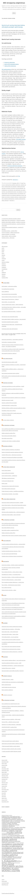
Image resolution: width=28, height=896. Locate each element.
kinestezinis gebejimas (16, 819)
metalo (18, 822)
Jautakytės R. (5, 819)
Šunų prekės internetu (6, 587)
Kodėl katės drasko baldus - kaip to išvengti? (11, 514)
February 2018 (5, 775)
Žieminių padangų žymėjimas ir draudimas (11, 449)
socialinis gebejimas (8, 856)
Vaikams (3, 276)
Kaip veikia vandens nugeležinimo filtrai (10, 530)
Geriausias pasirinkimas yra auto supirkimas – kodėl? (13, 386)
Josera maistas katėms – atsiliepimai (9, 475)
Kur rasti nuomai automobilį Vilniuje (9, 553)
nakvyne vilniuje (16, 834)
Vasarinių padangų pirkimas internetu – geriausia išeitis (13, 544)
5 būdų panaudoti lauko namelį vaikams (10, 741)
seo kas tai (13, 188)
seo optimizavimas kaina (11, 191)
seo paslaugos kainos (12, 193)
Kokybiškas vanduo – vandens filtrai (9, 230)
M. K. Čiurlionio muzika (18, 821)
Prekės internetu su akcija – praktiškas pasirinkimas (13, 491)
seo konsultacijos (19, 188)
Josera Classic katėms (6, 470)
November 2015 (5, 789)
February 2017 (5, 782)
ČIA (19, 176)
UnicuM (4, 595)
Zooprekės (5, 623)
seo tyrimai (7, 197)
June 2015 (4, 793)
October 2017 (4, 779)
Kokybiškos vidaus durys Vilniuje (9, 410)
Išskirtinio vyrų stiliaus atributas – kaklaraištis (11, 724)
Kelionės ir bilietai (5, 262)
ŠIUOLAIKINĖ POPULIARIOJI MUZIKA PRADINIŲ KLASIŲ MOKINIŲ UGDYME (12, 867)
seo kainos (8, 188)
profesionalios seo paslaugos (10, 186)
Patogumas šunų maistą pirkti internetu (10, 486)
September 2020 (5, 770)
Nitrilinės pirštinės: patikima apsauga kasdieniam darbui (13, 408)
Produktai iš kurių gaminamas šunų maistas (11, 649)
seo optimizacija (17, 190)
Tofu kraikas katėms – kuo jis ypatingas (10, 637)
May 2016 (4, 787)
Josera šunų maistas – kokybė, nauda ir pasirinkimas (13, 565)
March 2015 (4, 798)
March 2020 (4, 772)
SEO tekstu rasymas (21, 139)
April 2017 (4, 781)
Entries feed (4, 881)
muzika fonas (4, 832)
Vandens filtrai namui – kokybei (8, 668)
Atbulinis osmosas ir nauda (7, 400)
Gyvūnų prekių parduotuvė (9, 466)
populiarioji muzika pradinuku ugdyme (13, 838)
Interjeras (4, 258)
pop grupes (13, 835)
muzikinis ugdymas (7, 834)
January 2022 (4, 765)
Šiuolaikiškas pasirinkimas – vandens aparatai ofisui (13, 665)
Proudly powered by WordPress (8, 893)
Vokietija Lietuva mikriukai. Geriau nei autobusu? (12, 556)
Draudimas (5, 656)
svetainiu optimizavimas (20, 198)
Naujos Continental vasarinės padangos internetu (12, 452)
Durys (3, 253)
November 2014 (5, 801)
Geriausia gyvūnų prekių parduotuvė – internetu (12, 651)
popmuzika (20, 835)
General (3, 255)
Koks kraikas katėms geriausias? (8, 488)
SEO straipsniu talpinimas (8, 425)
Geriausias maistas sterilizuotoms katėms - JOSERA (12, 502)
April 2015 (4, 796)
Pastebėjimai (4, 269)
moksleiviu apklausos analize (10, 825)
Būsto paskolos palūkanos (7, 689)
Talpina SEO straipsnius (10, 66)
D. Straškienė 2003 (15, 818)
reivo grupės (14, 841)
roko (13, 842)
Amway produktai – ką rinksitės (8, 234)
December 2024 (5, 761)
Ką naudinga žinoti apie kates (8, 289)
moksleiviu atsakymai (8, 826)
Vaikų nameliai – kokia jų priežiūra (9, 236)
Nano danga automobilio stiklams (9, 435)
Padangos (4, 265)
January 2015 (4, 800)
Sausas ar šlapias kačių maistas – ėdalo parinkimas (12, 304)
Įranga (3, 260)
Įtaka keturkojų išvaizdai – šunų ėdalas (10, 494)
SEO (18, 183)
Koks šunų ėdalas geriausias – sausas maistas (11, 579)
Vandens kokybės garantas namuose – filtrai (11, 551)
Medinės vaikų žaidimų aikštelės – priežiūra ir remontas (13, 222)
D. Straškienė (6, 818)
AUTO (3, 248)
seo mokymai (10, 190)
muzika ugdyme (14, 832)
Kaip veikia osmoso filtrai (7, 438)
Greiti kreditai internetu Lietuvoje (9, 687)
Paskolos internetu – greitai (7, 679)
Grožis (3, 256)
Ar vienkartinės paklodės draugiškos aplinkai (11, 218)
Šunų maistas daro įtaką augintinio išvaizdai (11, 646)
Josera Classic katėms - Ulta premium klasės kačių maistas (14, 505)
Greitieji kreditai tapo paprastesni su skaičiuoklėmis (12, 682)
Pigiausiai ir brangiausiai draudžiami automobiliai (12, 457)
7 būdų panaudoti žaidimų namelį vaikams (11, 746)
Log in (3, 879)
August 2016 (4, 786)
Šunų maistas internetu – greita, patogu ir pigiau (12, 572)
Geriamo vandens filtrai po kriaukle (9, 402)
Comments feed (5, 883)
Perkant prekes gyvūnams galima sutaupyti (11, 639)
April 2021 (4, 767)
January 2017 (4, 784)
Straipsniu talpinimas (9, 62)
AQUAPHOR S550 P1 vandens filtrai (9, 405)
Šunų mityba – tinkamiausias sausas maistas (11, 585)
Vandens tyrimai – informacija (8, 237)
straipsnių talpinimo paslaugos (14, 165)
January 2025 (4, 760)
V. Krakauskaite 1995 (8, 859)
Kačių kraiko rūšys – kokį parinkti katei (10, 631)
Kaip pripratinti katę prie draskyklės (9, 294)
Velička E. (19, 861)
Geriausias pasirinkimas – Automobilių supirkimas (12, 339)
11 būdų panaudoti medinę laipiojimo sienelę (11, 751)
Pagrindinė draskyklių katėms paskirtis (10, 322)
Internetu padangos (7, 695)
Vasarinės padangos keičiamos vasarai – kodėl (11, 663)
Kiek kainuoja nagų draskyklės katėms (10, 316)
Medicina (4, 263)
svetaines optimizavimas (9, 198)
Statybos (4, 274)
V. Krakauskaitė (9, 860)
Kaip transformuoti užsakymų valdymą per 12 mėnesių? (13, 397)
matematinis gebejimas (9, 822)
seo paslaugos (20, 191)
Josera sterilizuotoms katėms (8, 473)
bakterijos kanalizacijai (11, 816)
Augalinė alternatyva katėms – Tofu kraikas (11, 629)
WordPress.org (5, 884)
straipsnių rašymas (14, 197)
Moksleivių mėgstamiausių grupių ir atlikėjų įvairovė (12, 830)
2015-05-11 (15, 179)
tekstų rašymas (5, 200)
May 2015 (4, 794)
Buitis (3, 251)
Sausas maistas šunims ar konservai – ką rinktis (12, 296)
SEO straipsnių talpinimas (14, 3)
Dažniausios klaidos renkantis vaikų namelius (11, 748)
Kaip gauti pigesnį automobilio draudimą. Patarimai (13, 670)
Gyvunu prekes (6, 282)
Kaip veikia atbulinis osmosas (8, 527)
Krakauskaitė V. (6, 821)
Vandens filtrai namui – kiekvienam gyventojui (11, 454)
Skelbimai (4, 272)
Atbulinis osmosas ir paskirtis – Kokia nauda (11, 719)
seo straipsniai (20, 193)
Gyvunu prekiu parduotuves (9, 499)
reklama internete (21, 186)
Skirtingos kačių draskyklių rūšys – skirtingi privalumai (13, 512)
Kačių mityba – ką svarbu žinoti (8, 302)
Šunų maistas (6, 561)
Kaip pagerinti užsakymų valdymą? (9, 353)
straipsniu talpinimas (18, 856)
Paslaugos (14, 183)
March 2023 (4, 763)
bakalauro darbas (9, 815)
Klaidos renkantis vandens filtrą (8, 433)
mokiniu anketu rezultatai (9, 823)
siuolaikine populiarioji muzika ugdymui (12, 853)
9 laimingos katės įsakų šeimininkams (10, 328)
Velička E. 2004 (6, 862)
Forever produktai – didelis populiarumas (10, 232)
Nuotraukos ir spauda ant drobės (9, 342)
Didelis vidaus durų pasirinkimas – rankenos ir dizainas (13, 220)
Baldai (3, 250)
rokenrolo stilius (7, 842)
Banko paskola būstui (6, 684)
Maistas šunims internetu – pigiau (9, 590)
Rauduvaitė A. (6, 841)
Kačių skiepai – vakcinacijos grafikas (9, 286)
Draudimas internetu (7, 446)
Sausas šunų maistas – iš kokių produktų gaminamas (13, 577)
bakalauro (4, 815)
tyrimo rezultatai (7, 858)
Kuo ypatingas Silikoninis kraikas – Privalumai (11, 311)
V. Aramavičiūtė (16, 858)
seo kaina (4, 188)
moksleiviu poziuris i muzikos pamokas (13, 827)
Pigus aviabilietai (7, 540)
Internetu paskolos (7, 675)
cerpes (21, 816)
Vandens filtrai (5, 277)
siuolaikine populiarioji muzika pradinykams (12, 845)
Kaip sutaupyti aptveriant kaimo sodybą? (10, 373)
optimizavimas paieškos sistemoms (12, 185)
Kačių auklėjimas (5, 291)
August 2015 (4, 791)
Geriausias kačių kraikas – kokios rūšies (10, 634)
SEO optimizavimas (6, 69)
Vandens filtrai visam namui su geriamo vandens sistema (14, 535)
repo (19, 841)
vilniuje (18, 862)
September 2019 (5, 774)
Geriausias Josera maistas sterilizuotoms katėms (12, 626)
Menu (14, 13)
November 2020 (5, 768)
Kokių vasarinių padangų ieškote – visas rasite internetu (13, 660)
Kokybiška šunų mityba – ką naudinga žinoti (11, 574)
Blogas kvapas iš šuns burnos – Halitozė (10, 299)
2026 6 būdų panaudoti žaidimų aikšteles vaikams (12, 743)
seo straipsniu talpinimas (15, 195)
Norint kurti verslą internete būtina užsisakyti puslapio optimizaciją (13, 26)
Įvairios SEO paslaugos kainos (11, 64)
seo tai (22, 195)
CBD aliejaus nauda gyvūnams (8, 478)
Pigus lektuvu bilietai (7, 358)
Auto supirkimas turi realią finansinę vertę (11, 703)
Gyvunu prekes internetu (8, 420)
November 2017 (5, 777)
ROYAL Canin (4, 483)
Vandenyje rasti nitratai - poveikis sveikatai (11, 441)
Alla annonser (5, 246)
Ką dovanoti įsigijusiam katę (8, 480)
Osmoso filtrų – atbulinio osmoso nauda (10, 722)
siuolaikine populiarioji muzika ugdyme (12, 849)
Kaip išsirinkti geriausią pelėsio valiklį (9, 362)
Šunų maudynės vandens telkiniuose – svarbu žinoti (13, 582)
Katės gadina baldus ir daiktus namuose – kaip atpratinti (14, 319)
